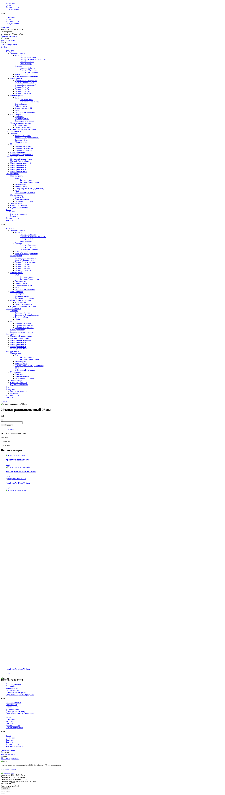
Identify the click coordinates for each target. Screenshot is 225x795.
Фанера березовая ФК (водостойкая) (29, 189)
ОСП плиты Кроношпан (25, 112)
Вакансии (14, 216)
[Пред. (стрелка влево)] (2, 793)
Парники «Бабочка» (28, 68)
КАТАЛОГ (10, 51)
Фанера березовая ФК (23, 108)
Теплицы (18, 55)
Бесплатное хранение (18, 214)
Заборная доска (21, 106)
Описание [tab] (10, 429)
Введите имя (6, 784)
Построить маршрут (9, 36)
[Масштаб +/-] (2, 791)
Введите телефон (8, 786)
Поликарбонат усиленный (25, 85)
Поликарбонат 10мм (23, 93)
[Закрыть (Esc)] (9, 791)
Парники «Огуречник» (29, 72)
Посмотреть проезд (8, 769)
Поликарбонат (16, 79)
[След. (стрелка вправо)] (4, 793)
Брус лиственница (27, 100)
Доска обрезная (21, 104)
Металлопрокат (16, 115)
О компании (10, 3)
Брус (17, 98)
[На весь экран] (4, 791)
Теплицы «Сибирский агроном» (33, 60)
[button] (112, 13)
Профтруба (19, 117)
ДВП (17, 110)
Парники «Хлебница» (28, 70)
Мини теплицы (26, 64)
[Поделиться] (7, 791)
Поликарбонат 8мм (22, 91)
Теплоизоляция (21, 125)
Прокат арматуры (22, 119)
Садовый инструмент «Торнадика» (24, 129)
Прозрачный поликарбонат (26, 81)
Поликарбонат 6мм (22, 89)
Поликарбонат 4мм (22, 87)
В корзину (8, 425)
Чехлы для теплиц (22, 74)
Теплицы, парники (17, 53)
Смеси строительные (23, 127)
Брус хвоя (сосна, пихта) (29, 102)
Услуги (8, 5)
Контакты (9, 220)
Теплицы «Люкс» (27, 62)
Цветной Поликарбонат (24, 83)
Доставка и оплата (13, 7)
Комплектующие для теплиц (26, 76)
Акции (8, 210)
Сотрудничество (12, 9)
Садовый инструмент (19, 208)
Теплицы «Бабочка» (28, 57)
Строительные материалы (20, 123)
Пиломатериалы (16, 95)
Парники (18, 66)
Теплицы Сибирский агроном (27, 138)
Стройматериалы (12, 174)
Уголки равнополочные (24, 121)
